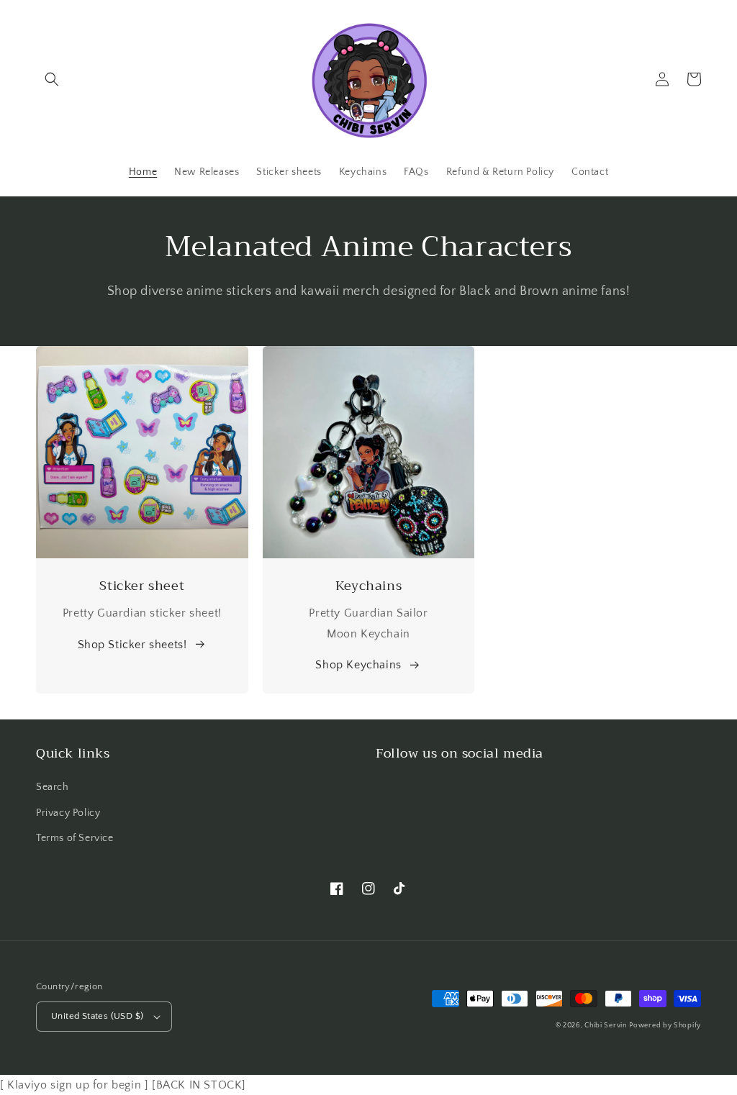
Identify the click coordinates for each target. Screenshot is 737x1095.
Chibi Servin (605, 1026)
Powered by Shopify (665, 1026)
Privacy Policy (68, 813)
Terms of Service (75, 838)
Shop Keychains (358, 664)
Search (52, 787)
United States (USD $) (97, 1016)
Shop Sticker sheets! (132, 644)
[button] (52, 79)
